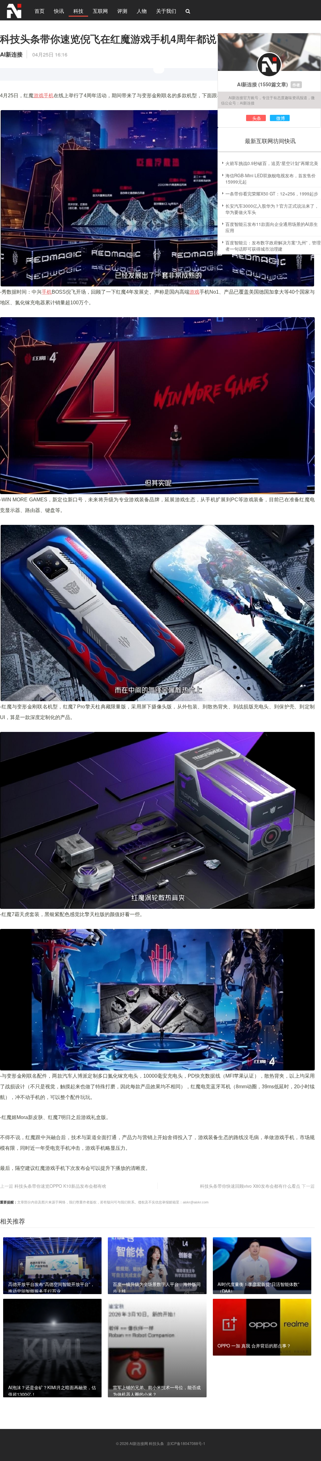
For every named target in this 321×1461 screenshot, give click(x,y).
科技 (78, 10)
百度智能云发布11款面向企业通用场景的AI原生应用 (271, 227)
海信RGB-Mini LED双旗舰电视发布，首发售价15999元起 (270, 178)
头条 (256, 118)
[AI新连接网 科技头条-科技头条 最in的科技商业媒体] (14, 10)
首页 (39, 10)
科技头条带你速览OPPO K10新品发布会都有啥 (60, 1186)
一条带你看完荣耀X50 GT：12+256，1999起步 (271, 193)
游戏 (194, 292)
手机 (47, 292)
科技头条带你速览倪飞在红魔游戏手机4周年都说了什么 (123, 38)
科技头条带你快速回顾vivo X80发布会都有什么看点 (250, 1186)
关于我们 (166, 10)
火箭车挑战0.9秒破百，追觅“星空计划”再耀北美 (271, 163)
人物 (142, 10)
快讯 (59, 10)
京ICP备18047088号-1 (186, 1443)
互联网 (100, 10)
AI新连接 (247, 84)
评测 (122, 10)
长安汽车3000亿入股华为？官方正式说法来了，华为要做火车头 (272, 209)
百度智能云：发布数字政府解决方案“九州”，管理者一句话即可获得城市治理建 (273, 245)
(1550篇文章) (273, 84)
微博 (280, 118)
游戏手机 (44, 95)
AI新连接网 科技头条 (146, 1443)
